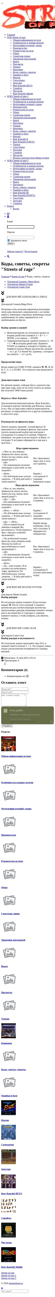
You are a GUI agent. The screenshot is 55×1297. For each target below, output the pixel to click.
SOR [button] (16, 37)
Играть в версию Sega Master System (31, 158)
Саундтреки (19, 80)
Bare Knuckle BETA (23, 85)
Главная (5, 276)
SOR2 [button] (17, 96)
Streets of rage (18, 276)
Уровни (17, 67)
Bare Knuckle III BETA (24, 195)
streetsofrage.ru (16, 1283)
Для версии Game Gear (18, 287)
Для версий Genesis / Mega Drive (23, 281)
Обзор (16, 53)
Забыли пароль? (15, 251)
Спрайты (17, 88)
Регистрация (31, 251)
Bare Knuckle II (20, 139)
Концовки (18, 69)
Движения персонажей (24, 59)
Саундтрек (18, 198)
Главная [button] (11, 34)
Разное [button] (10, 206)
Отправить (7, 726)
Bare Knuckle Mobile (23, 93)
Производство (20, 48)
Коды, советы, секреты (24, 72)
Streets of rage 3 (8, 1278)
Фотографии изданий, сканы (27, 45)
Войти (10, 243)
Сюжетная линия (21, 56)
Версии (16, 77)
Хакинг (17, 144)
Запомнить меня (19, 240)
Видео (16, 208)
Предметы (18, 64)
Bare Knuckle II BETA (24, 142)
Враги (16, 61)
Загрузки (17, 83)
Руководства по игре (23, 51)
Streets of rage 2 (8, 1275)
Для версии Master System (20, 284)
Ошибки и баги (20, 75)
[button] (8, 216)
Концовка (18, 128)
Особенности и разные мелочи (28, 42)
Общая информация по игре (27, 40)
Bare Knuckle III (21, 192)
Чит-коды (17, 91)
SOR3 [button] (17, 160)
